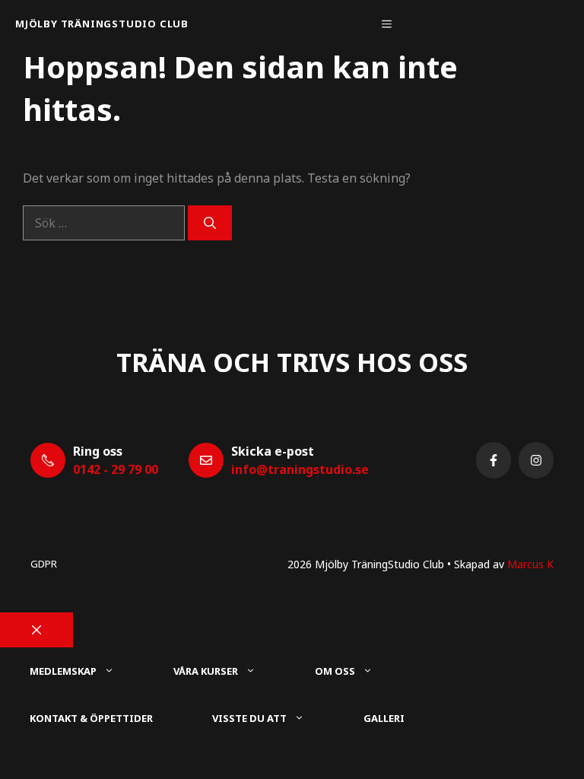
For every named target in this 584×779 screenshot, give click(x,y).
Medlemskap (63, 671)
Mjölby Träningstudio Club (102, 23)
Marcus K (530, 564)
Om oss (335, 671)
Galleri (384, 718)
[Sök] (210, 222)
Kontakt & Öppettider (91, 718)
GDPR (43, 564)
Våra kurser (205, 671)
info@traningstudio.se (300, 469)
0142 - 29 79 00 (115, 469)
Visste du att (249, 718)
